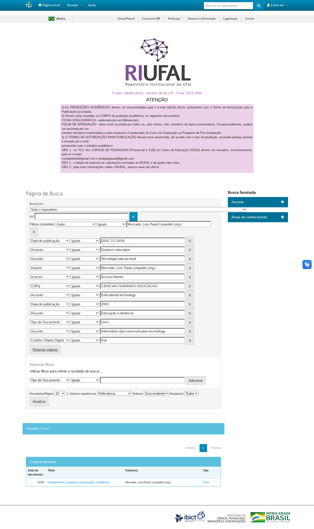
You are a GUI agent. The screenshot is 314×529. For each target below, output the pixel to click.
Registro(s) (176, 393)
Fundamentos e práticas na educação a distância (78, 482)
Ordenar (137, 393)
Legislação (230, 18)
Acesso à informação (202, 18)
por (32, 216)
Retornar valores (45, 350)
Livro (206, 482)
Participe (174, 18)
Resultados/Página (42, 393)
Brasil (56, 19)
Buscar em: (37, 203)
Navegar (73, 5)
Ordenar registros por (83, 393)
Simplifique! (126, 18)
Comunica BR (151, 18)
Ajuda (92, 5)
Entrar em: (278, 5)
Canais (249, 18)
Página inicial (50, 5)
